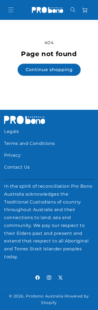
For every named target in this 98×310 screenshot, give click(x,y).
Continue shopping (49, 69)
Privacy (12, 155)
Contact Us (17, 167)
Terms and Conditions (29, 143)
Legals (11, 131)
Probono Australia (44, 296)
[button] (11, 10)
